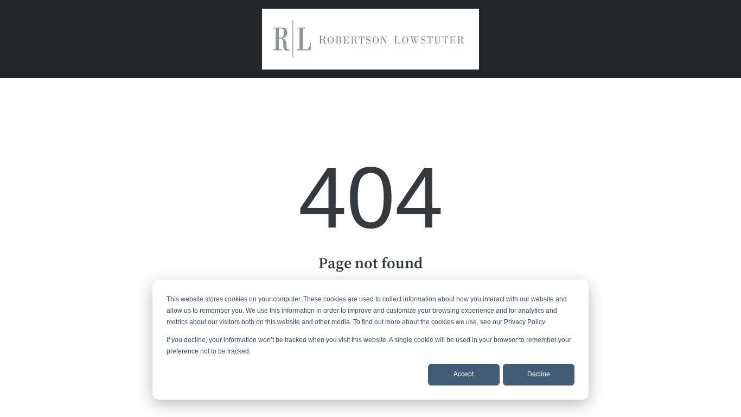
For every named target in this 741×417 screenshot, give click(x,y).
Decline (538, 374)
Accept (463, 374)
